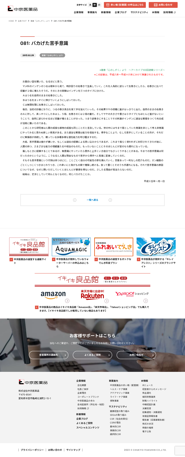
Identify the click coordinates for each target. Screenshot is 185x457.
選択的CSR (115, 434)
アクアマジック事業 (119, 393)
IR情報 (155, 12)
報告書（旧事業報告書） (154, 420)
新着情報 (106, 12)
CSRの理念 (115, 422)
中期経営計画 (148, 404)
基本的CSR (115, 426)
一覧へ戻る (92, 199)
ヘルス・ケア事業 (118, 389)
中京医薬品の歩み (86, 400)
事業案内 (92, 12)
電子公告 (146, 431)
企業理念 (81, 393)
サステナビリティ (139, 12)
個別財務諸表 (148, 397)
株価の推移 (147, 427)
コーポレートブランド (88, 397)
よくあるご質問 (84, 423)
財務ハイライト (150, 400)
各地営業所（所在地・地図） (91, 404)
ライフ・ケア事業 (118, 397)
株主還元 (146, 393)
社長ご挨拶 (82, 389)
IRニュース (147, 385)
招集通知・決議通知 (152, 412)
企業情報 (79, 12)
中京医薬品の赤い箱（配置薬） (125, 385)
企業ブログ (120, 12)
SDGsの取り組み (118, 415)
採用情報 (168, 12)
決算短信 (146, 408)
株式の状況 (147, 424)
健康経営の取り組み (120, 411)
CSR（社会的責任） (119, 419)
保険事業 (114, 400)
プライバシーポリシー (32, 449)
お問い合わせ (55, 449)
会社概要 (81, 385)
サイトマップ (73, 449)
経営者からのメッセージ (154, 389)
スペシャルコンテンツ (87, 427)
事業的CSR (115, 430)
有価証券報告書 (150, 416)
